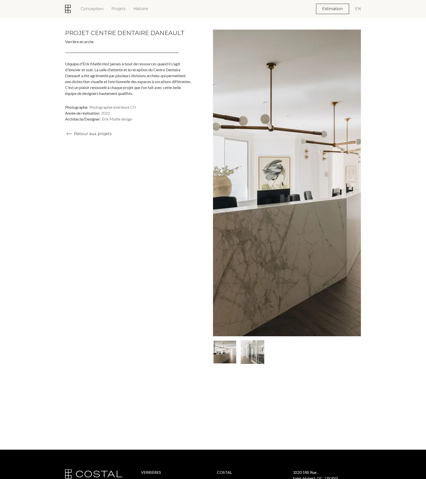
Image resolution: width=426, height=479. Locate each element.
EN (358, 8)
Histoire (140, 8)
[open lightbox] (287, 183)
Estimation (332, 8)
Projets (118, 8)
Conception (92, 8)
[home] (68, 9)
